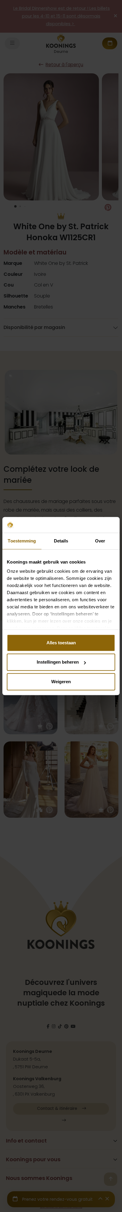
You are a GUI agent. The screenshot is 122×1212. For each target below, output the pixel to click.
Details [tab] (61, 540)
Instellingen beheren (58, 661)
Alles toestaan (61, 642)
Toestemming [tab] (22, 540)
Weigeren (61, 681)
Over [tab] (100, 540)
